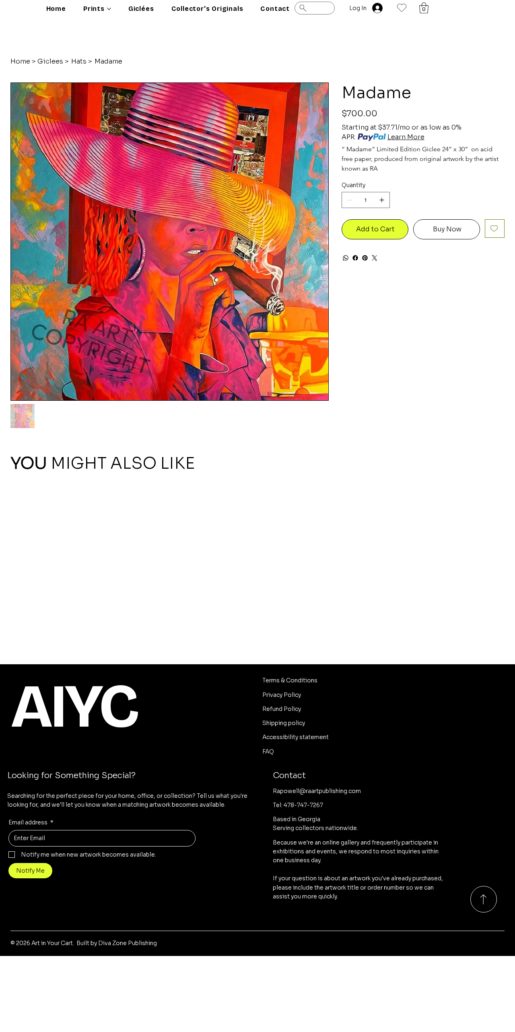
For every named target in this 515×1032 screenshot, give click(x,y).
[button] (423, 7)
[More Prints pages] (109, 9)
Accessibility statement (295, 737)
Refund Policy (281, 709)
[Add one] (382, 200)
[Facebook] (355, 258)
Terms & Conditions (289, 680)
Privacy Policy (281, 694)
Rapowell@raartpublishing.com (317, 791)
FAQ (268, 751)
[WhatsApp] (346, 258)
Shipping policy (283, 723)
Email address (31, 822)
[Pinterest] (365, 258)
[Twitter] (375, 258)
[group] (257, 502)
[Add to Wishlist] (495, 228)
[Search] (315, 8)
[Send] (483, 899)
